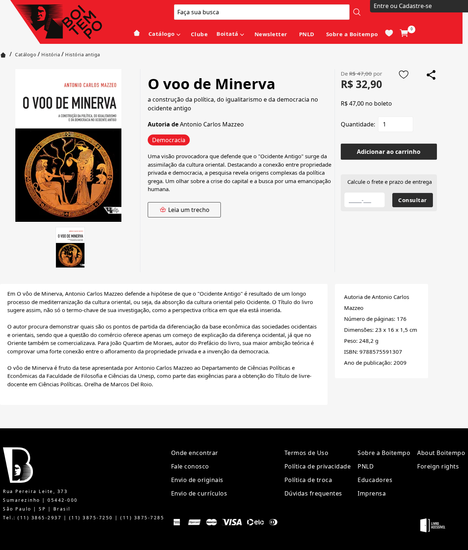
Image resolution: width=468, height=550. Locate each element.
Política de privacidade (317, 466)
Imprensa (372, 493)
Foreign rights (438, 466)
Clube (199, 34)
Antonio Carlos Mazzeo (212, 124)
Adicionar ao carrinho (388, 152)
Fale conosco (190, 466)
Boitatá (227, 33)
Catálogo (161, 33)
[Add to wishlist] (403, 74)
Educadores (375, 480)
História (50, 54)
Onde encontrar (194, 453)
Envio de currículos (199, 493)
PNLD (306, 34)
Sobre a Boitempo (352, 34)
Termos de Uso (306, 453)
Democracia (168, 140)
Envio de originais (197, 480)
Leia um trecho (189, 210)
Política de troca (308, 480)
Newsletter (270, 34)
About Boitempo (441, 453)
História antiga (82, 54)
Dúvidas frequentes (313, 493)
